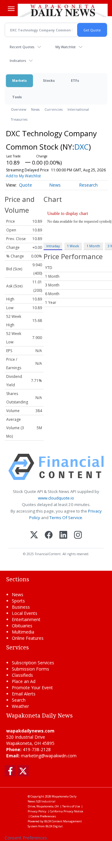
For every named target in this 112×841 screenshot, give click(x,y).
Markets (19, 80)
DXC (81, 147)
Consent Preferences (26, 838)
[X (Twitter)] (34, 535)
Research (88, 185)
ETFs (75, 80)
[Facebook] (48, 535)
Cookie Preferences (43, 816)
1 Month (93, 246)
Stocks (49, 80)
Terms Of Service (65, 517)
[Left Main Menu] (11, 9)
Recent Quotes (22, 46)
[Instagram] (78, 535)
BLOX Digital (54, 826)
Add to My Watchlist (23, 176)
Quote (25, 185)
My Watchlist (65, 46)
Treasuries (19, 119)
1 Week (73, 246)
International (78, 109)
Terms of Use (71, 806)
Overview (18, 109)
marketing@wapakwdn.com (49, 756)
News (35, 109)
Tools (17, 97)
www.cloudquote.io (56, 498)
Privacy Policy (37, 811)
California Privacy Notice (66, 811)
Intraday (53, 246)
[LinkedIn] (63, 535)
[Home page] (63, 10)
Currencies (53, 109)
